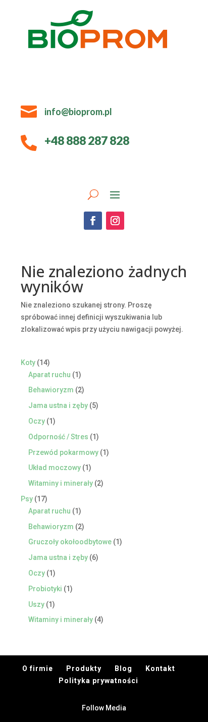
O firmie (37, 668)
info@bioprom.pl (78, 111)
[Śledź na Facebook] (93, 221)
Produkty (83, 668)
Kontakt (160, 668)
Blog (123, 668)
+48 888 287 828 (86, 140)
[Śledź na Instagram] (115, 221)
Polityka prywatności (98, 681)
